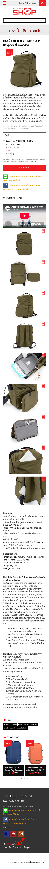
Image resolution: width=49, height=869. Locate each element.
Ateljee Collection (22, 728)
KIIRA (20, 724)
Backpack (34, 724)
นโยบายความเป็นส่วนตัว (36, 862)
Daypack (26, 724)
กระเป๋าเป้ (7, 724)
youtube (13, 834)
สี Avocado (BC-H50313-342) (19, 141)
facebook (6, 834)
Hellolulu (14, 724)
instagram (21, 834)
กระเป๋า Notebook (9, 728)
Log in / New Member (28, 3)
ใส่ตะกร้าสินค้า (24, 167)
